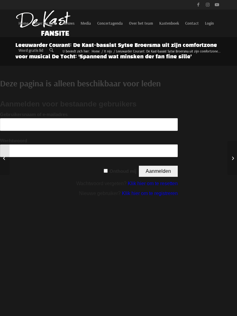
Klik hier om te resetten (153, 183)
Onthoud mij (123, 171)
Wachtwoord (13, 140)
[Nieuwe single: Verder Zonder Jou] (232, 158)
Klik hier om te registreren (150, 193)
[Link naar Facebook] (198, 4)
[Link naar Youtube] (217, 4)
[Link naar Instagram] (207, 4)
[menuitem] (23, 23)
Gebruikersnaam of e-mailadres (34, 114)
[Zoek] (51, 50)
